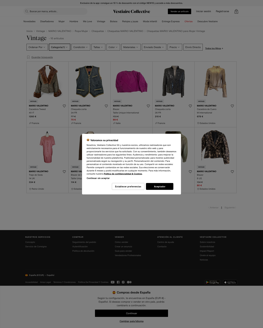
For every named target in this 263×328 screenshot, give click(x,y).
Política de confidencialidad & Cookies (123, 173)
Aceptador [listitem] (159, 186)
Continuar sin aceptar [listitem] (98, 178)
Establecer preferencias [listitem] (128, 186)
